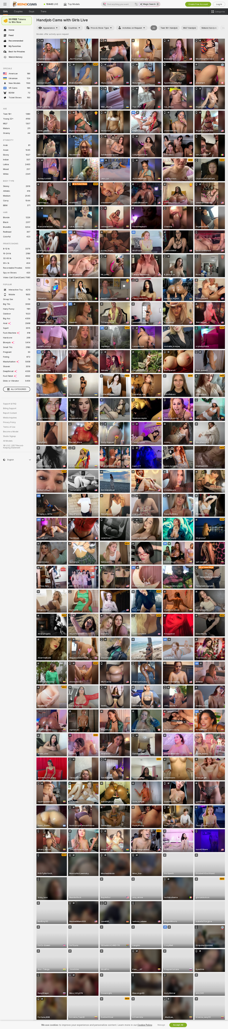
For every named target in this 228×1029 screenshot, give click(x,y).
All (154, 28)
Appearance (49, 28)
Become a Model (10, 432)
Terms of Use (9, 427)
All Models (8, 441)
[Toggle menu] (5, 4)
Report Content (10, 413)
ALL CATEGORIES (18, 389)
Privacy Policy (9, 422)
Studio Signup (9, 436)
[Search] (136, 4)
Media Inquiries (10, 418)
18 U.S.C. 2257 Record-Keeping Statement (13, 446)
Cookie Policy (144, 1025)
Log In (219, 4)
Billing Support (9, 408)
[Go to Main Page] (25, 4)
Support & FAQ (9, 404)
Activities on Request (132, 28)
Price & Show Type (100, 28)
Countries (72, 28)
